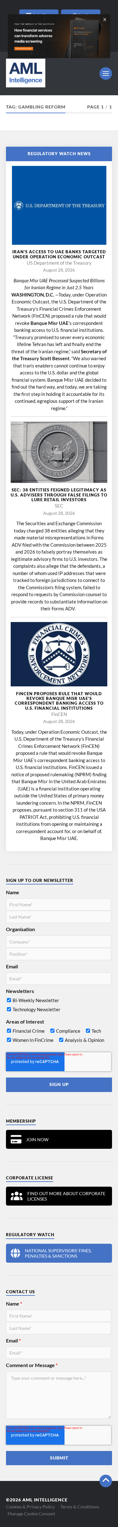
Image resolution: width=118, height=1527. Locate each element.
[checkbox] (58, 1006)
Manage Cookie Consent (31, 1513)
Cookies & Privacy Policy (30, 1506)
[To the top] (105, 1481)
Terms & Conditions (79, 1506)
